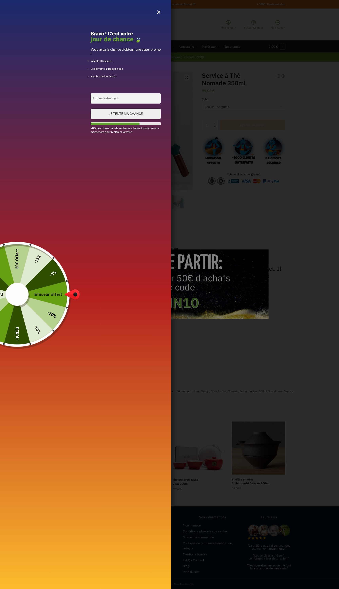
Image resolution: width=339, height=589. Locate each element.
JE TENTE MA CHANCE (126, 114)
